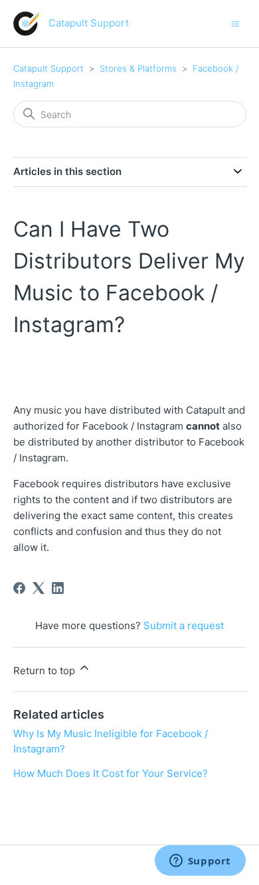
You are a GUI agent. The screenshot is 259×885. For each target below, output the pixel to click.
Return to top (45, 670)
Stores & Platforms (138, 68)
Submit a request (183, 625)
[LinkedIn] (58, 588)
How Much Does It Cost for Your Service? (110, 773)
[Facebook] (19, 588)
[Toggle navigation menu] (235, 23)
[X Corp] (38, 588)
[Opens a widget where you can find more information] (200, 861)
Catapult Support (48, 68)
